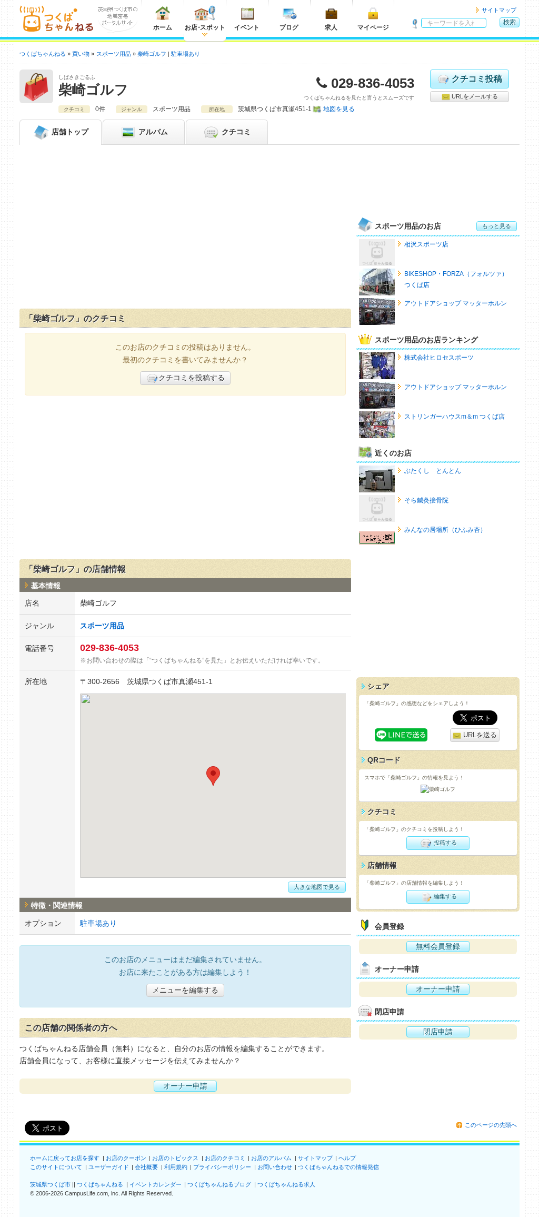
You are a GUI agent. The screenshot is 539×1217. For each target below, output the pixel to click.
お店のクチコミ (225, 1158)
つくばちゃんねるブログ (219, 1184)
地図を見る (339, 109)
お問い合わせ (274, 1167)
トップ (70, 131)
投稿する (444, 842)
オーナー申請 (185, 1086)
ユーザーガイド (108, 1167)
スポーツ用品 (102, 625)
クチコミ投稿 (477, 78)
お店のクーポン (126, 1158)
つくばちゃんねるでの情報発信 (338, 1167)
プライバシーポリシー (222, 1167)
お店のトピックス (175, 1158)
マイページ (373, 27)
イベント (246, 27)
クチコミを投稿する (191, 377)
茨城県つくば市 (50, 1184)
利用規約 (175, 1167)
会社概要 (146, 1167)
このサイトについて (56, 1167)
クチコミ (235, 131)
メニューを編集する (185, 990)
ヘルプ (347, 1158)
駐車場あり (185, 54)
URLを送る (479, 735)
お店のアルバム (271, 1158)
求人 (331, 27)
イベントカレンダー (155, 1184)
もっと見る (496, 226)
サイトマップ (499, 10)
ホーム (162, 27)
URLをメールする (474, 96)
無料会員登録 (438, 946)
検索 (509, 22)
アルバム (152, 131)
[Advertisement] (185, 229)
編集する (444, 896)
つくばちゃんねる (100, 1184)
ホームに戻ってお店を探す (64, 1158)
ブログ (289, 27)
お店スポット (205, 27)
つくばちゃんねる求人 (286, 1184)
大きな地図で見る (317, 887)
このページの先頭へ (491, 1125)
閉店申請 (438, 1031)
